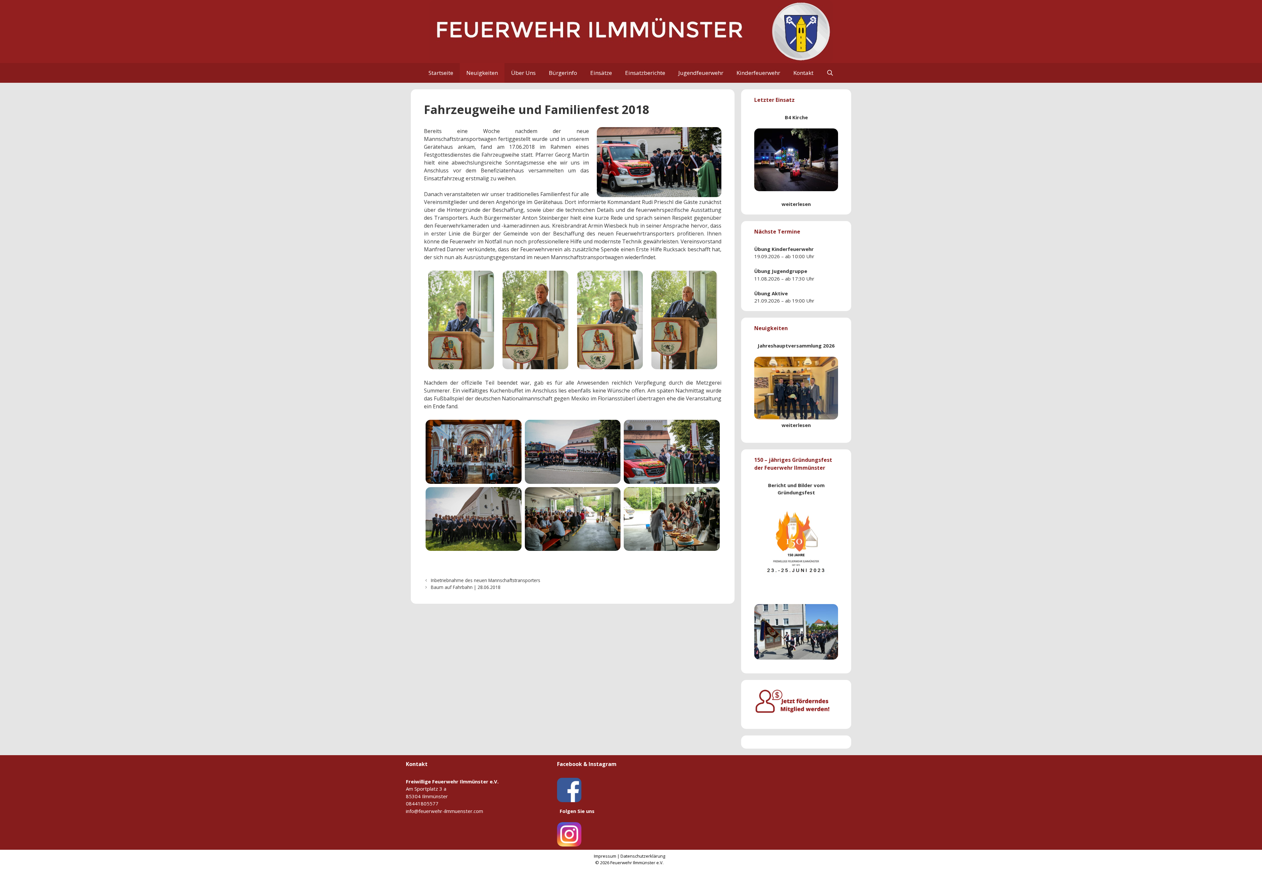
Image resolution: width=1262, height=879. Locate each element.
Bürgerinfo (563, 73)
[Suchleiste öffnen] (830, 73)
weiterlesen (796, 204)
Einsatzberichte (645, 73)
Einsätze (601, 73)
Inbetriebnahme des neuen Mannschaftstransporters (485, 580)
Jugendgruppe (789, 271)
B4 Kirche (796, 117)
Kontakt (803, 73)
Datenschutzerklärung (642, 856)
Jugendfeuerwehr (700, 73)
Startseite (441, 73)
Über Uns (523, 73)
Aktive (780, 293)
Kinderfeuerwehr (758, 73)
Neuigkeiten (482, 73)
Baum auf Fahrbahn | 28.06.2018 (466, 587)
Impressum (605, 856)
